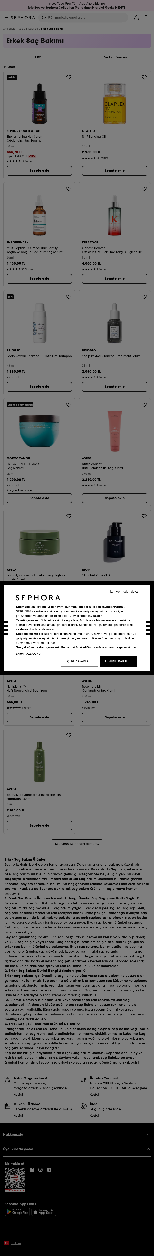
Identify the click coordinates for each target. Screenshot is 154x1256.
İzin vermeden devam (125, 591)
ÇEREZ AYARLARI (79, 661)
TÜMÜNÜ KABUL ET (118, 661)
